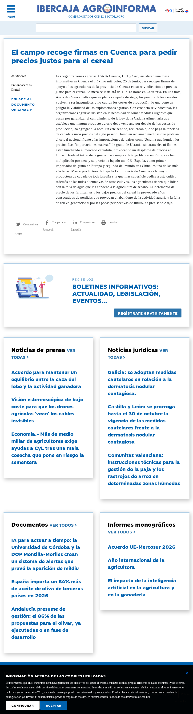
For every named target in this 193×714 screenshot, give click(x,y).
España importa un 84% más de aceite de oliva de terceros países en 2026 (47, 588)
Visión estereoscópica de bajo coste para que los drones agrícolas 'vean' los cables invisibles (47, 410)
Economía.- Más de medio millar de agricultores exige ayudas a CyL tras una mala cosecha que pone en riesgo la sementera (47, 447)
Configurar (23, 705)
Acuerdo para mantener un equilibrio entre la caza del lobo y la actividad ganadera (46, 379)
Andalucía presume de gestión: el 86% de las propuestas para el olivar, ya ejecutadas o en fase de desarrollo (46, 622)
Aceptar (53, 705)
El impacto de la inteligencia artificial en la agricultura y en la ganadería (142, 587)
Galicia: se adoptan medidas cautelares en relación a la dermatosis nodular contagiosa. (142, 382)
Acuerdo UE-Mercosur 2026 (141, 546)
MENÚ (11, 16)
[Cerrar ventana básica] (187, 673)
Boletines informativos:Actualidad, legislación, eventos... (116, 293)
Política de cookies (139, 697)
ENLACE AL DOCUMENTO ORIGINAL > (23, 104)
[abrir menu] (11, 9)
